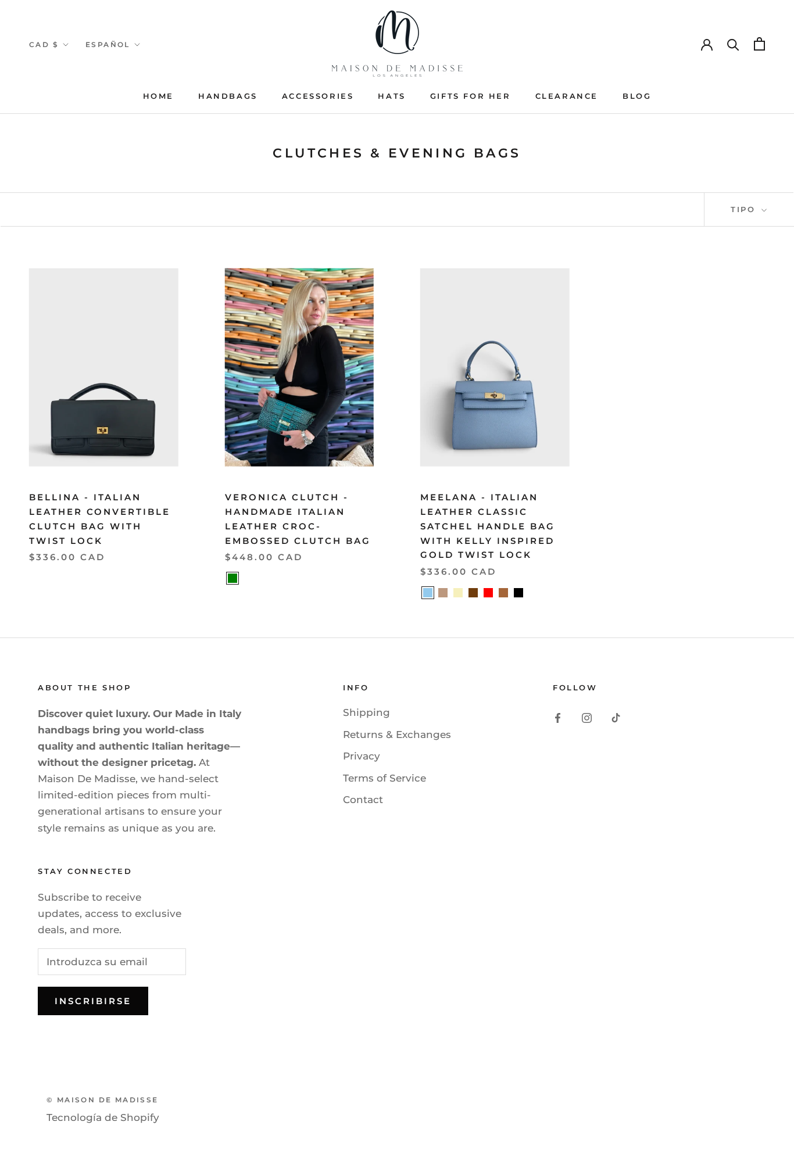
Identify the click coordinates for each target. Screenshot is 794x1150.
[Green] (232, 578)
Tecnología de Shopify (103, 1117)
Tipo (745, 209)
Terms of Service (384, 778)
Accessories (318, 96)
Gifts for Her (470, 96)
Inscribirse (93, 1000)
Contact (363, 799)
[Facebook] (558, 717)
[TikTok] (616, 717)
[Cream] (458, 592)
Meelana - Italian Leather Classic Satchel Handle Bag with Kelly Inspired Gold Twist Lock (487, 526)
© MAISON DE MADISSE (103, 1099)
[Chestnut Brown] (473, 592)
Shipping (366, 712)
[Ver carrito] (759, 44)
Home (158, 96)
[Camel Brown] (503, 592)
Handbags (227, 96)
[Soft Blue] (427, 592)
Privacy (361, 756)
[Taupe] (443, 592)
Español (107, 44)
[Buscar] (733, 44)
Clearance (566, 96)
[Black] (518, 592)
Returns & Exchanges (397, 734)
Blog (637, 96)
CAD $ (44, 44)
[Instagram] (587, 717)
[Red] (488, 592)
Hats (391, 96)
